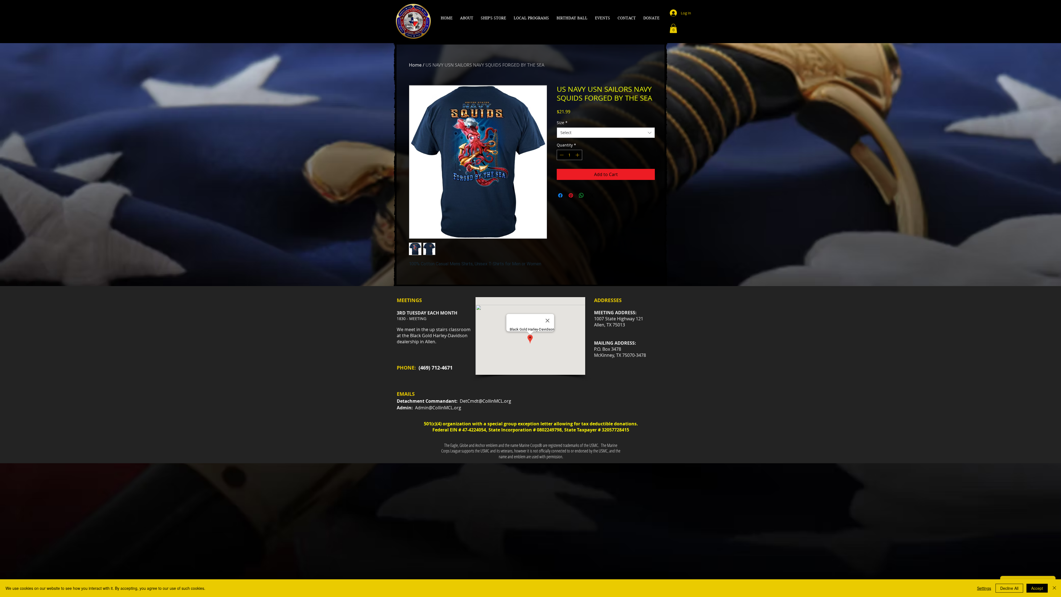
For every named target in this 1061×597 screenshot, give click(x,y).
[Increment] (577, 155)
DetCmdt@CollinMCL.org (485, 401)
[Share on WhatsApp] (581, 195)
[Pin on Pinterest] (571, 195)
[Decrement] (561, 155)
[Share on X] (592, 195)
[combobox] (606, 132)
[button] (466, 18)
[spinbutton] (569, 155)
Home (415, 65)
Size (562, 122)
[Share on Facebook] (560, 195)
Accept (1037, 588)
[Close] (1054, 588)
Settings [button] (984, 588)
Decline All (1009, 588)
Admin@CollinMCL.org (438, 408)
